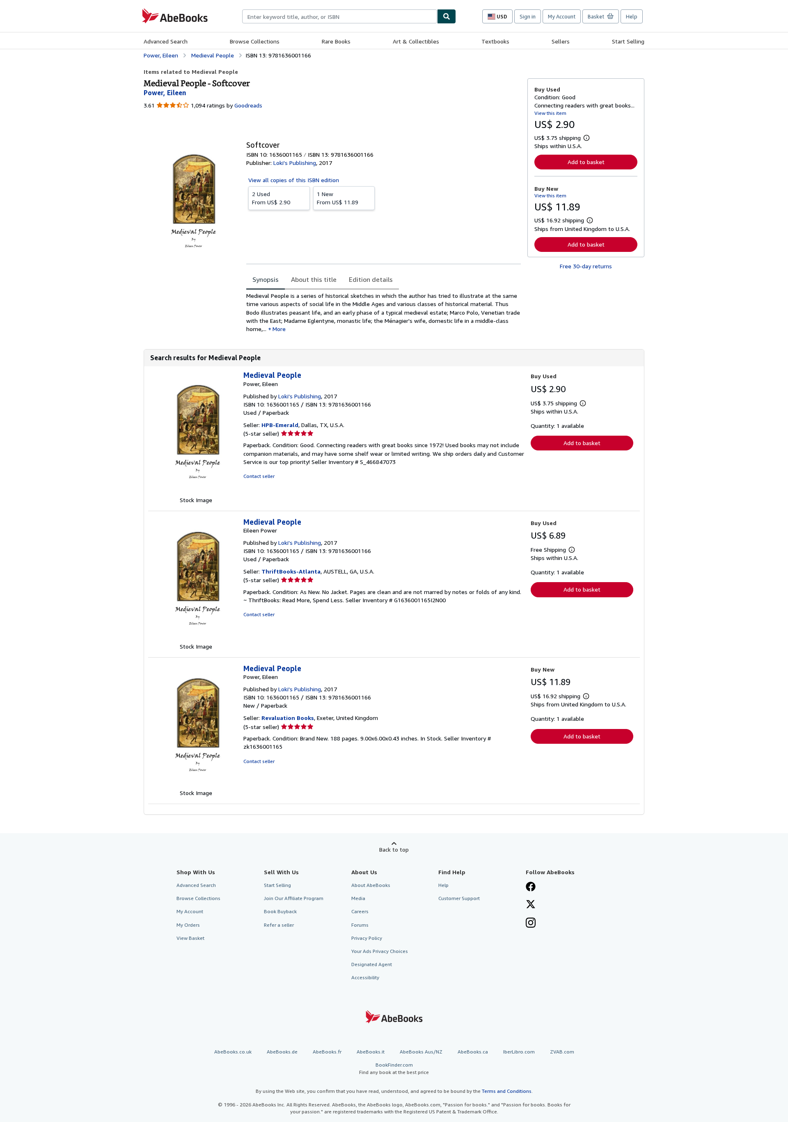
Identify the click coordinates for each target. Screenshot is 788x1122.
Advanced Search (166, 41)
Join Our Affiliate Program (293, 898)
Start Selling (628, 41)
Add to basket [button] (586, 161)
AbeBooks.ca (473, 1052)
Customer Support (459, 898)
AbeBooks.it (371, 1052)
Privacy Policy (366, 938)
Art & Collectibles (416, 41)
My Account (561, 16)
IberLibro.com (519, 1052)
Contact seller (259, 476)
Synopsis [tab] (265, 279)
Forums (360, 925)
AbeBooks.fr (327, 1052)
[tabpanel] (383, 312)
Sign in (528, 16)
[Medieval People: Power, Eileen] (196, 491)
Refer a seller (279, 925)
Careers (360, 911)
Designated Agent (371, 964)
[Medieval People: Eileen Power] (196, 638)
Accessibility (365, 977)
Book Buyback (280, 911)
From (271, 198)
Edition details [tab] (371, 279)
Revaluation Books (287, 717)
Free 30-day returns (586, 266)
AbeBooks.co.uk (233, 1052)
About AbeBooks (370, 885)
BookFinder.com (394, 1068)
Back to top (394, 849)
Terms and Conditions (506, 1091)
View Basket (190, 938)
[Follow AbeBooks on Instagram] (531, 923)
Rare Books (336, 41)
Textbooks (495, 41)
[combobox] (339, 16)
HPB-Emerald (279, 424)
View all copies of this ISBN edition (293, 179)
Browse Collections (254, 41)
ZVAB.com (562, 1052)
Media (358, 898)
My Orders (188, 925)
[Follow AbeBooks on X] (531, 905)
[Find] (447, 16)
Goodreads (248, 105)
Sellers (561, 41)
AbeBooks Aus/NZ (421, 1052)
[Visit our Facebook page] (531, 887)
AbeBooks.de (282, 1052)
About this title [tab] (314, 279)
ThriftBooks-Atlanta (291, 571)
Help (631, 16)
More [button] (279, 328)
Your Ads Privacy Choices (379, 951)
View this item (550, 113)
